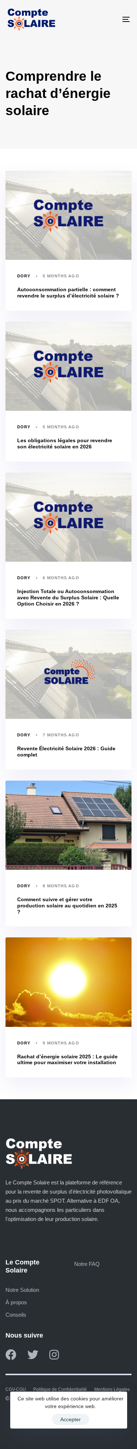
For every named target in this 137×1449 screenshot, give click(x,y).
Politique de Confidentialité (60, 1389)
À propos (16, 1302)
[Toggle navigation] (109, 19)
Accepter (70, 1419)
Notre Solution (22, 1290)
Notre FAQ (87, 1264)
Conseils (15, 1315)
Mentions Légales (112, 1389)
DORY (23, 276)
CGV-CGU (15, 1389)
